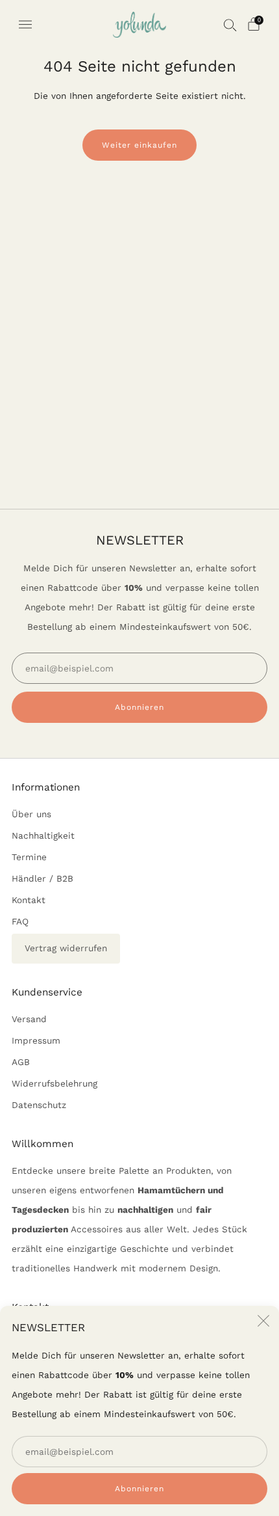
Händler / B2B (42, 878)
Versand (29, 1019)
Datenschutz (39, 1105)
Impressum (36, 1040)
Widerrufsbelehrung (54, 1083)
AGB (21, 1062)
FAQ (20, 921)
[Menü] (25, 24)
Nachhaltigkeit (43, 835)
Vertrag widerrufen (66, 948)
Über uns (31, 814)
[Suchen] (230, 24)
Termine (29, 857)
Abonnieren (139, 1488)
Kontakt (28, 900)
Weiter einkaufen (139, 145)
